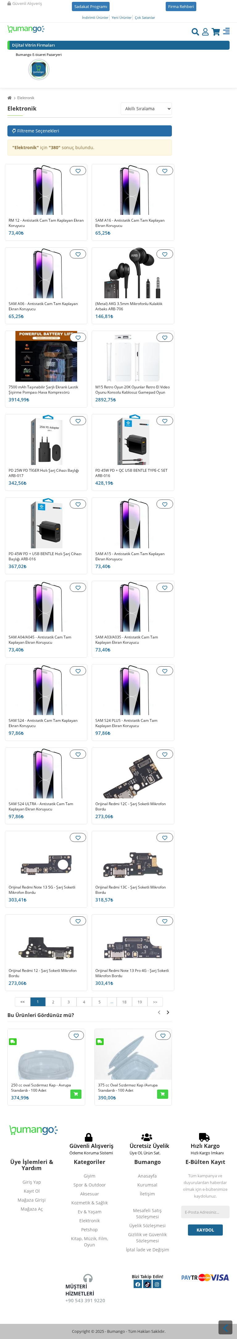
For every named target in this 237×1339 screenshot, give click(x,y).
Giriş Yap (32, 1182)
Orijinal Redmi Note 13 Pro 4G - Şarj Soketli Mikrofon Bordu (132, 973)
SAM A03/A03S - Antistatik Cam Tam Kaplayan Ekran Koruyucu (126, 640)
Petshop (89, 1229)
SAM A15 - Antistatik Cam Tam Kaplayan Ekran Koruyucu (129, 556)
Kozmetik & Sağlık (89, 1203)
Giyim (89, 1176)
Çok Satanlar (145, 17)
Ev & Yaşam (90, 1212)
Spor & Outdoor (89, 1185)
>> (155, 1002)
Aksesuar (89, 1194)
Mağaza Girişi (32, 1200)
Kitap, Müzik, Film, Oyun (89, 1242)
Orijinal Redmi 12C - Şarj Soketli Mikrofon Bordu (130, 806)
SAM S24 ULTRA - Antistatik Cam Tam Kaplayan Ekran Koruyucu (41, 806)
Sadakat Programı (90, 6)
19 (140, 1002)
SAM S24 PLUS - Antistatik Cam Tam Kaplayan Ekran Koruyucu (126, 723)
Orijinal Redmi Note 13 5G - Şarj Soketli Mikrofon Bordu (42, 890)
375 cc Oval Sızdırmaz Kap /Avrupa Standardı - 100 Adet (128, 1088)
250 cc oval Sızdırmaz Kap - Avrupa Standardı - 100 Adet (41, 1088)
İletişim (147, 1194)
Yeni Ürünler (121, 17)
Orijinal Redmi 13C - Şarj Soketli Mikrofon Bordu (130, 890)
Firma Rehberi (181, 6)
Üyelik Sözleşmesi (147, 1225)
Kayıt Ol (32, 1191)
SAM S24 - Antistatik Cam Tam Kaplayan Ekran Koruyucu (43, 723)
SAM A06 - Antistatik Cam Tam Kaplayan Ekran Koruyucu (43, 306)
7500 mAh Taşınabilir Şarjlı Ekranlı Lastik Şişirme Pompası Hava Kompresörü (43, 390)
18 (124, 1002)
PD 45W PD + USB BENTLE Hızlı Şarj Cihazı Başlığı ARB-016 (45, 556)
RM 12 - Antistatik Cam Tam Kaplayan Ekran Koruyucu (46, 223)
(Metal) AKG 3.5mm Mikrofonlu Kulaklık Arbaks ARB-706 (128, 306)
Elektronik (25, 98)
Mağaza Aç (32, 1209)
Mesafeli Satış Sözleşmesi (147, 1213)
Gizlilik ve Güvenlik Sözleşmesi (147, 1238)
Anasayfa (147, 1176)
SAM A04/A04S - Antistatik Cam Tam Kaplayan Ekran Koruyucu (40, 640)
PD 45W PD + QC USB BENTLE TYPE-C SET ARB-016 (131, 473)
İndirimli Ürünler (95, 17)
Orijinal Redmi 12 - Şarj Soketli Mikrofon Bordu (43, 973)
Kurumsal (147, 1185)
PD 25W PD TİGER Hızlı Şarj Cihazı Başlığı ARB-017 (44, 473)
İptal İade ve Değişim (147, 1250)
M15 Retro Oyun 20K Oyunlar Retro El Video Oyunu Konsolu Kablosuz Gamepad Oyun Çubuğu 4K (132, 392)
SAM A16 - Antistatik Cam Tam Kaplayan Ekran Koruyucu (129, 223)
